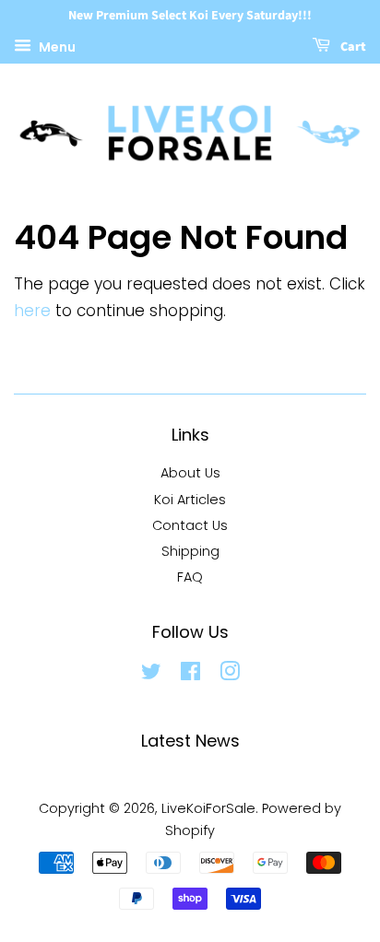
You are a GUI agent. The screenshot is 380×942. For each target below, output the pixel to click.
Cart (352, 47)
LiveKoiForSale (208, 808)
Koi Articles (190, 499)
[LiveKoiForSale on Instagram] (230, 674)
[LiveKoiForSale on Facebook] (190, 674)
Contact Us (190, 525)
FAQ (190, 577)
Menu (56, 46)
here (32, 311)
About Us (190, 473)
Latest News (190, 740)
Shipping (190, 551)
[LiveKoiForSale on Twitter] (151, 674)
